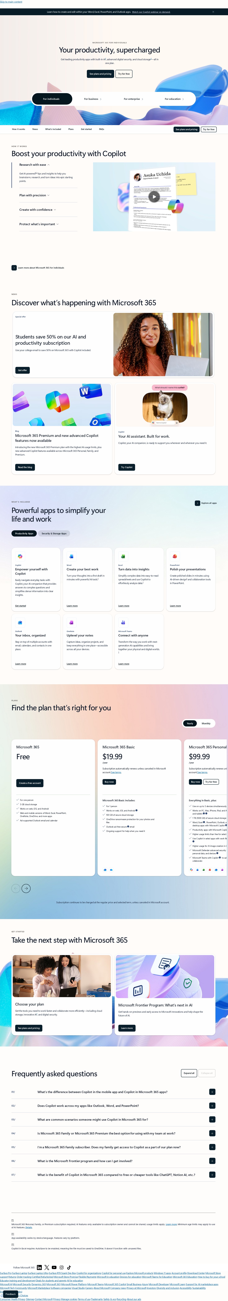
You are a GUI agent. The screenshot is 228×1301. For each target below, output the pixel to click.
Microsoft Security (22, 1284)
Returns (12, 1276)
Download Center (196, 1273)
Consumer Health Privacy (12, 1299)
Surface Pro (6, 1273)
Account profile (179, 1273)
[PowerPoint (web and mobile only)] (210, 869)
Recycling (121, 1299)
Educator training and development (17, 1280)
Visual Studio (78, 1288)
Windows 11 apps (162, 1273)
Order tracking (24, 1276)
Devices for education (130, 1276)
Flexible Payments (87, 1276)
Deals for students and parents (51, 1280)
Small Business (134, 1284)
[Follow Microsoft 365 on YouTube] (54, 1267)
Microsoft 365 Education (185, 1276)
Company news (118, 1288)
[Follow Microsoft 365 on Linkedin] (39, 1267)
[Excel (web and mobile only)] (203, 869)
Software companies (61, 1288)
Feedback (11, 1294)
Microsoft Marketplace (39, 1288)
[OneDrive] (111, 869)
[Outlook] (105, 869)
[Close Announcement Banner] (212, 12)
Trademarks (97, 1299)
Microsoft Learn (177, 1284)
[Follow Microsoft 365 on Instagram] (61, 1267)
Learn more (171, 1224)
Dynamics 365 (38, 1284)
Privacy (57, 1299)
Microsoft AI (6, 1284)
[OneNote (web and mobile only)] (222, 869)
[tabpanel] (113, 606)
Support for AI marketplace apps (202, 1284)
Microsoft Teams (95, 1284)
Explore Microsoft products (139, 1273)
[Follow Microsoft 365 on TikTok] (69, 1267)
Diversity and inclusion (167, 1288)
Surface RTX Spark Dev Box (62, 1273)
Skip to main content (11, 1)
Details (28, 1227)
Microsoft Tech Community (13, 1288)
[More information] (136, 810)
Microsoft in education (108, 1276)
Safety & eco (109, 1299)
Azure (145, 1284)
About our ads (134, 1299)
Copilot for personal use (114, 1273)
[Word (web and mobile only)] (197, 869)
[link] (18, 130)
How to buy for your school (211, 1276)
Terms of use (84, 1299)
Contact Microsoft (44, 1299)
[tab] (24, 533)
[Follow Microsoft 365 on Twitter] (46, 1267)
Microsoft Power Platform (74, 1284)
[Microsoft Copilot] (191, 869)
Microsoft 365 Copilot (115, 1284)
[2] (12, 1233)
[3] (12, 1244)
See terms (116, 772)
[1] (12, 1220)
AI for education (75, 1280)
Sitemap (30, 1299)
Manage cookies (69, 1299)
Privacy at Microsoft (136, 1288)
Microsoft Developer (159, 1284)
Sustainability (199, 1288)
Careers (89, 1288)
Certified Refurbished (42, 1276)
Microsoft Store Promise (66, 1276)
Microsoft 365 (53, 1284)
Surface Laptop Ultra (38, 1273)
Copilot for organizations (88, 1273)
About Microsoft (102, 1288)
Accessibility (186, 1288)
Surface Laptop (19, 1273)
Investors (151, 1288)
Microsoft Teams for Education (157, 1276)
